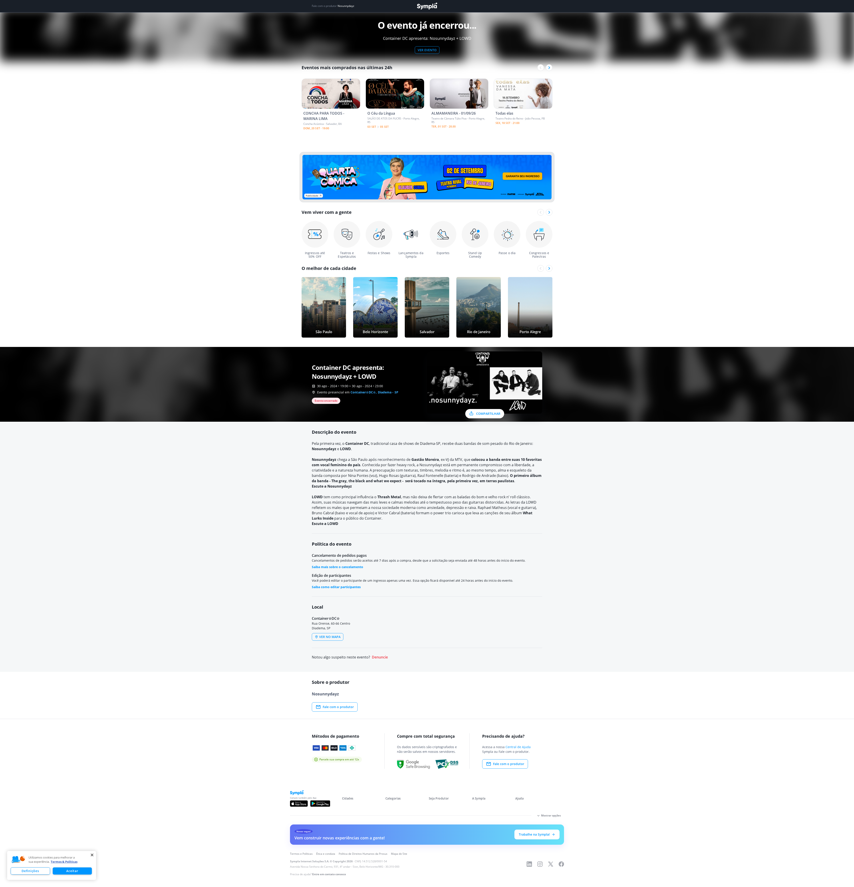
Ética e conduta (325, 854)
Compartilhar (488, 413)
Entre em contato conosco (329, 874)
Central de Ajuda (518, 747)
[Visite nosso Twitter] (550, 864)
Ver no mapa (329, 637)
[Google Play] (320, 803)
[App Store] (299, 803)
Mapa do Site (399, 854)
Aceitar (72, 871)
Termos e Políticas (301, 854)
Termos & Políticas (64, 862)
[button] (18, 860)
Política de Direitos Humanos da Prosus (363, 854)
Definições (30, 871)
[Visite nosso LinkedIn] (529, 864)
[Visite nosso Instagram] (540, 864)
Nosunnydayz (346, 6)
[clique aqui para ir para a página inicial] (427, 6)
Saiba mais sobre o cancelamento (337, 567)
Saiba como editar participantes (336, 587)
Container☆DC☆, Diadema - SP (374, 392)
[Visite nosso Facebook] (561, 864)
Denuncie (380, 657)
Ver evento (427, 50)
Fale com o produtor (338, 707)
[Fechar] (92, 855)
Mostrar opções (551, 815)
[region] (51, 865)
